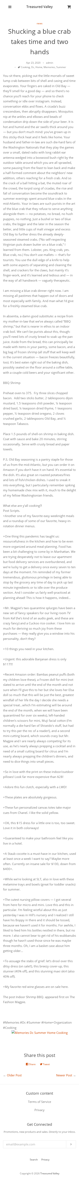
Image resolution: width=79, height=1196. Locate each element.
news (40, 23)
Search (34, 1159)
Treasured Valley (49, 1173)
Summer (61, 67)
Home (38, 67)
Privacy (45, 1159)
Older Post (14, 1075)
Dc (32, 67)
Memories (49, 67)
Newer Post (64, 1075)
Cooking (25, 67)
